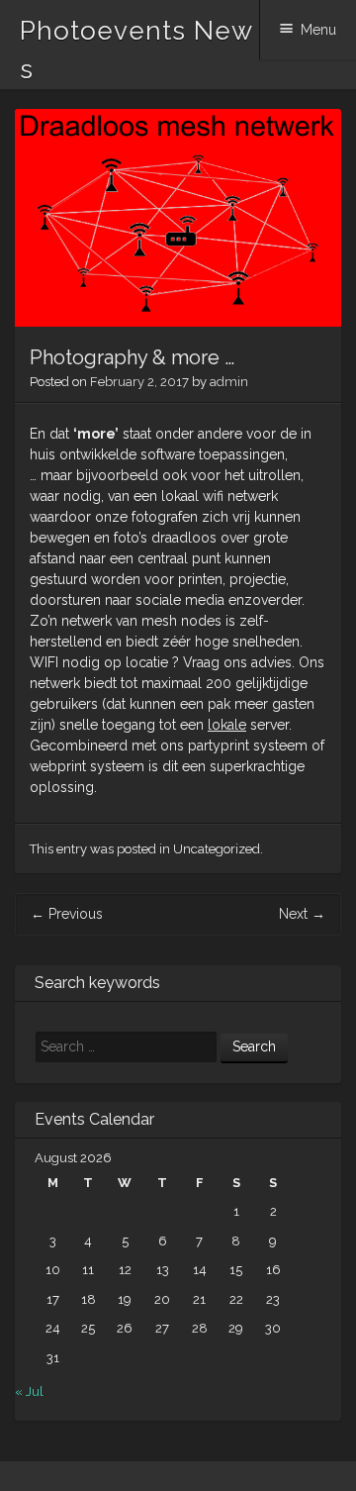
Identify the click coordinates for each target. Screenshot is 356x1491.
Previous (67, 914)
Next (302, 914)
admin (229, 381)
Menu (318, 30)
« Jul (29, 1391)
